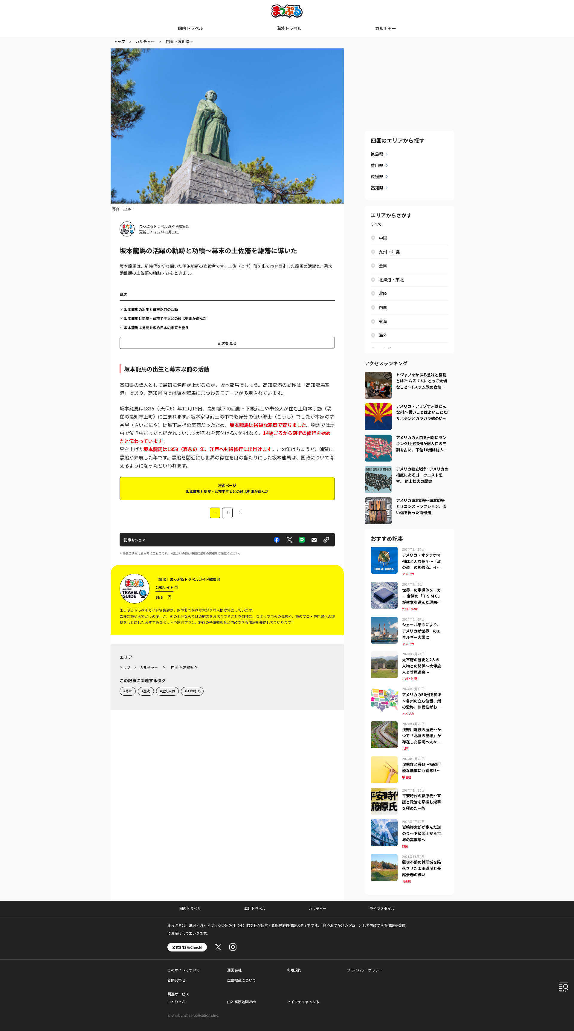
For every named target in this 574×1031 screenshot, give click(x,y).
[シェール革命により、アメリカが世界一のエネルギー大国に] (384, 620)
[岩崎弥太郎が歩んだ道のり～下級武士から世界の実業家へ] (384, 822)
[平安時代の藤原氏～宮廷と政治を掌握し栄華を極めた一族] (384, 791)
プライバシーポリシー (365, 969)
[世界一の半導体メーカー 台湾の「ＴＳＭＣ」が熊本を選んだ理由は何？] (384, 585)
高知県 (377, 188)
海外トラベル (289, 28)
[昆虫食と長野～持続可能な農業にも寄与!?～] (384, 759)
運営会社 (234, 969)
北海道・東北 (391, 279)
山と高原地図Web (241, 1001)
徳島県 (377, 154)
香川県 (377, 165)
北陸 (383, 293)
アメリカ (408, 574)
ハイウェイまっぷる (303, 1001)
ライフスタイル (382, 908)
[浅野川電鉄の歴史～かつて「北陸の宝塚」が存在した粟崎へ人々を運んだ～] (384, 724)
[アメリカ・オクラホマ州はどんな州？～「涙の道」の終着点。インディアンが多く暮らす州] (384, 550)
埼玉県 (406, 881)
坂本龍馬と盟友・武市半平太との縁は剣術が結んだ (165, 318)
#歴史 (146, 690)
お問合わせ (176, 980)
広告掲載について (241, 980)
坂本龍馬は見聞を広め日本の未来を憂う (156, 327)
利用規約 (294, 969)
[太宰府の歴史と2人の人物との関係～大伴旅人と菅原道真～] (384, 655)
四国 (383, 307)
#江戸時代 (192, 690)
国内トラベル (190, 28)
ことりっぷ (176, 1001)
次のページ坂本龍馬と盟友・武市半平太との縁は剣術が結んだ (227, 488)
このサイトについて (183, 969)
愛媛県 (377, 176)
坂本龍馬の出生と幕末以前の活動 (151, 309)
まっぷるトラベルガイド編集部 (164, 226)
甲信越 (406, 777)
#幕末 (127, 690)
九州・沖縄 (389, 252)
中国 (383, 238)
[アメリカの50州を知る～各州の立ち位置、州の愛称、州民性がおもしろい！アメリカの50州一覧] (384, 690)
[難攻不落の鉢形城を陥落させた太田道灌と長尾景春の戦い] (384, 857)
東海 (383, 321)
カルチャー (385, 28)
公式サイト (164, 587)
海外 (383, 335)
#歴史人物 (167, 690)
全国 (383, 265)
